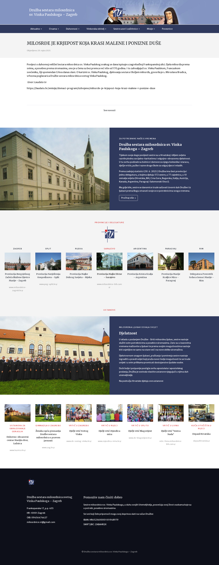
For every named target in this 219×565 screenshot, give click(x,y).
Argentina (140, 248)
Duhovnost (71, 29)
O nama (53, 29)
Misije (150, 29)
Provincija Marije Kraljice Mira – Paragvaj (170, 277)
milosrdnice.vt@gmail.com (41, 522)
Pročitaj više (127, 198)
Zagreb (17, 248)
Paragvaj (171, 248)
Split (48, 248)
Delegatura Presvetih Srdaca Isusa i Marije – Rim (201, 277)
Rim (201, 248)
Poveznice (167, 29)
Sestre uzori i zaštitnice (125, 29)
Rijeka (79, 248)
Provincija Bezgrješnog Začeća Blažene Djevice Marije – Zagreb (17, 277)
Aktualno (35, 29)
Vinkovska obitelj (95, 29)
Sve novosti (109, 110)
